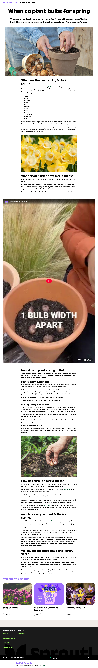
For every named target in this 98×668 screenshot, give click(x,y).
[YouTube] (20, 658)
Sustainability (21, 633)
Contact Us (6, 633)
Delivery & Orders (7, 636)
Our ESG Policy (21, 636)
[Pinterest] (12, 658)
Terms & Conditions (8, 647)
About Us (21, 630)
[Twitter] (7, 658)
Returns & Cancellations (9, 638)
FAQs (4, 640)
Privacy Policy (75, 658)
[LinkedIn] (15, 658)
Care (16, 3)
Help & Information (9, 630)
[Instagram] (9, 658)
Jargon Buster (25, 3)
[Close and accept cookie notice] (80, 664)
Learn (33, 3)
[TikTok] (3, 658)
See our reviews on (44, 658)
